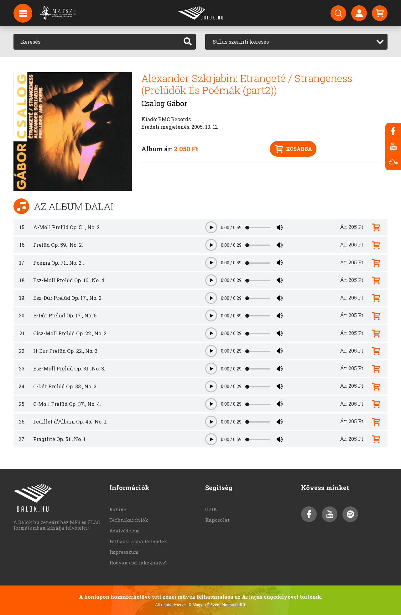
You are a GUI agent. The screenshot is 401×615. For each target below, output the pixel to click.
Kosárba (299, 148)
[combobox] (296, 42)
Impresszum (123, 552)
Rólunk (118, 509)
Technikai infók (128, 520)
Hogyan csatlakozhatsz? (138, 562)
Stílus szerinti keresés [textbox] (241, 41)
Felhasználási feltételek (138, 541)
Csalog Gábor (164, 103)
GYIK (211, 509)
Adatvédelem (124, 530)
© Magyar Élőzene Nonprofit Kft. (217, 604)
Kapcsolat (217, 520)
